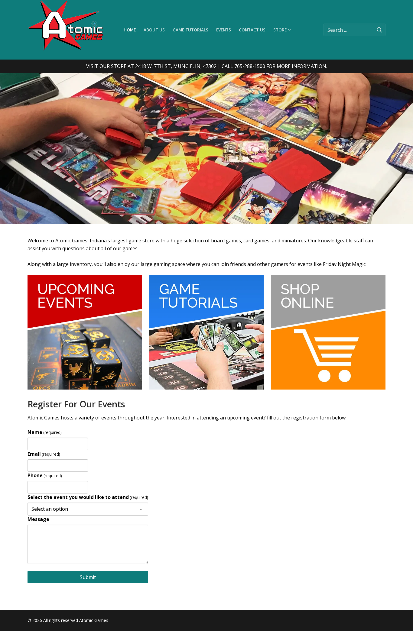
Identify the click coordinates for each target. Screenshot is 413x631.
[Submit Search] (379, 29)
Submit (88, 577)
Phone (45, 475)
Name (45, 432)
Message (38, 519)
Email (44, 454)
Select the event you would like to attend (88, 497)
